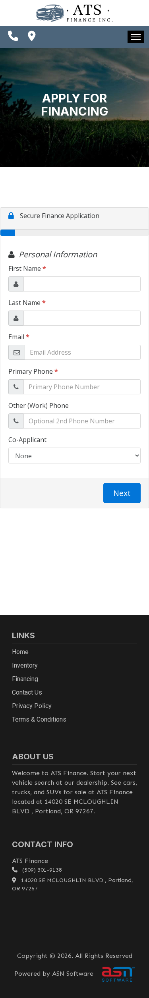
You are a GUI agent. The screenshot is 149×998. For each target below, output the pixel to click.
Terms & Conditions (39, 719)
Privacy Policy (32, 706)
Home (20, 652)
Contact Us (27, 692)
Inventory (25, 665)
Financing (25, 679)
